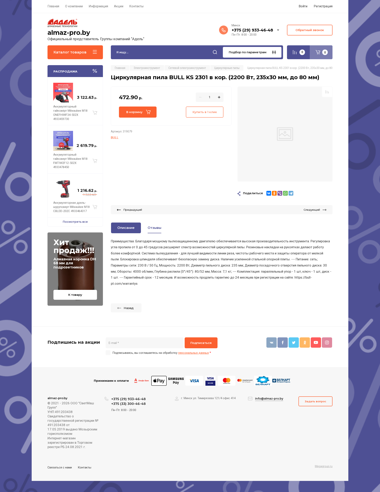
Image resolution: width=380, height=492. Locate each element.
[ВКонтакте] (268, 193)
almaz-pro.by (69, 32)
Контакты (84, 467)
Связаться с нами (60, 467)
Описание (126, 228)
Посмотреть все (75, 222)
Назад (129, 308)
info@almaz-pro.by (269, 398)
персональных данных (193, 353)
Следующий (312, 209)
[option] (285, 134)
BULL (115, 138)
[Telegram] (291, 193)
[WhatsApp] (285, 193)
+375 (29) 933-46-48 (252, 30)
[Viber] (279, 193)
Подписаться (201, 343)
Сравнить (327, 92)
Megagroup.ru (323, 466)
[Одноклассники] (274, 193)
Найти (215, 52)
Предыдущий (132, 209)
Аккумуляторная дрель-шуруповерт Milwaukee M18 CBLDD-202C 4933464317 (71, 207)
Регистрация (323, 6)
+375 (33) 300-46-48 (128, 404)
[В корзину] (95, 112)
